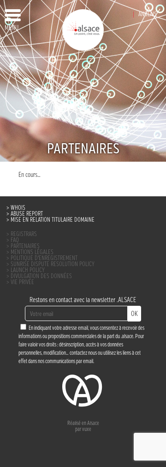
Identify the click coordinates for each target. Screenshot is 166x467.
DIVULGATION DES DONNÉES (41, 276)
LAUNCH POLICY (28, 270)
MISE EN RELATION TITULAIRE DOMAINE (53, 220)
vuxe (86, 429)
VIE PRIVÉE (22, 282)
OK (134, 313)
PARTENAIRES (25, 246)
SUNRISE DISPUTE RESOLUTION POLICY (53, 264)
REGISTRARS (24, 234)
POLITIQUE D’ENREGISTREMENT (44, 258)
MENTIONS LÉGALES (32, 252)
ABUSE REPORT (27, 214)
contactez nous (83, 353)
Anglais (147, 15)
